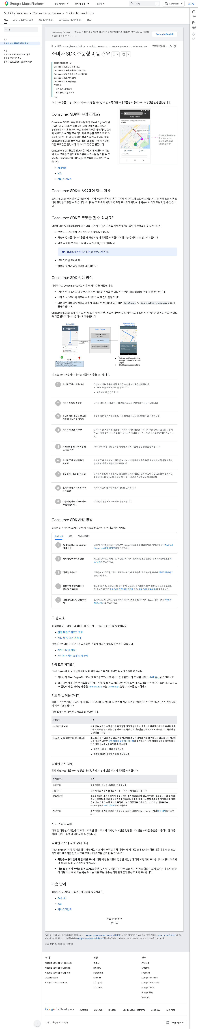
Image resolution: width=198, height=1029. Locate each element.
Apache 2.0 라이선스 (167, 935)
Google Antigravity (150, 982)
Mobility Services (16, 13)
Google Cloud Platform (134, 1010)
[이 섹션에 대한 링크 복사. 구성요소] (68, 618)
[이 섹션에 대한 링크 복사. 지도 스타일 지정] (76, 824)
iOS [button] (70, 536)
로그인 (191, 3)
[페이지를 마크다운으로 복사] (124, 54)
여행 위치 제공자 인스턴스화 (121, 741)
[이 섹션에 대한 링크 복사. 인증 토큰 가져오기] (78, 665)
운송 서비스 (59, 3)
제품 (59, 46)
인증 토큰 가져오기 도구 (70, 632)
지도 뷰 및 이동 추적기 (69, 637)
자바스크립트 (65, 179)
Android (62, 167)
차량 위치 (161, 811)
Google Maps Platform (75, 46)
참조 (89, 19)
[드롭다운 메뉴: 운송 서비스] (68, 3)
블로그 (96, 963)
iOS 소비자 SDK (46, 19)
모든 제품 (170, 1010)
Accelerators (51, 977)
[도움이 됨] (170, 46)
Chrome (145, 968)
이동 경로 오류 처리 (147, 589)
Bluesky (97, 968)
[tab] (59, 536)
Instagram (98, 973)
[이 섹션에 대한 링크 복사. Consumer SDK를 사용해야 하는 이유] (114, 191)
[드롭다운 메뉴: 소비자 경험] (89, 3)
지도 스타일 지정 (66, 650)
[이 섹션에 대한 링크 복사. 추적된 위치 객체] (76, 764)
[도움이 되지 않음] (175, 46)
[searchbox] (21, 29)
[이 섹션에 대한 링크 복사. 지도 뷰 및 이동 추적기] (83, 696)
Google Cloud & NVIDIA (56, 982)
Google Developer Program (58, 963)
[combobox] (144, 3)
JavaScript (113, 686)
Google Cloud (148, 987)
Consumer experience (48, 13)
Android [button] (58, 536)
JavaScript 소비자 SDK (70, 19)
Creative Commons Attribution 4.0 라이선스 (103, 935)
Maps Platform (33, 4)
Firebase (146, 973)
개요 (6, 19)
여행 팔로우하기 (166, 572)
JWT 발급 (154, 677)
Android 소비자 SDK (23, 19)
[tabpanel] (114, 574)
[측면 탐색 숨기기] (37, 1023)
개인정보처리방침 (60, 1022)
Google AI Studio (150, 977)
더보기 (99, 3)
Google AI (155, 1010)
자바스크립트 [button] (84, 536)
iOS (60, 173)
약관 (47, 1022)
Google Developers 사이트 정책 (91, 938)
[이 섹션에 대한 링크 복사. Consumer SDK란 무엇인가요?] (103, 115)
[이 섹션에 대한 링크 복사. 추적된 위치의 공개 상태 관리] (91, 843)
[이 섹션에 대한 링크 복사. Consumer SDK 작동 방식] (96, 278)
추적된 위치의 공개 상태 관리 (73, 655)
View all (145, 997)
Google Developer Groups (57, 968)
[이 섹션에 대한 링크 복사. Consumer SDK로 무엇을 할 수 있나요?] (116, 218)
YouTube (97, 987)
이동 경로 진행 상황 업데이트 (123, 589)
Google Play (147, 992)
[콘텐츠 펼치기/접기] (70, 63)
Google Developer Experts (57, 973)
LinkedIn (97, 977)
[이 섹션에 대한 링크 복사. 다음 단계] (69, 884)
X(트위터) (97, 982)
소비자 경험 (80, 3)
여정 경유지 (109, 805)
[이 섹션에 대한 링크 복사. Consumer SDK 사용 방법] (96, 520)
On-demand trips (81, 13)
